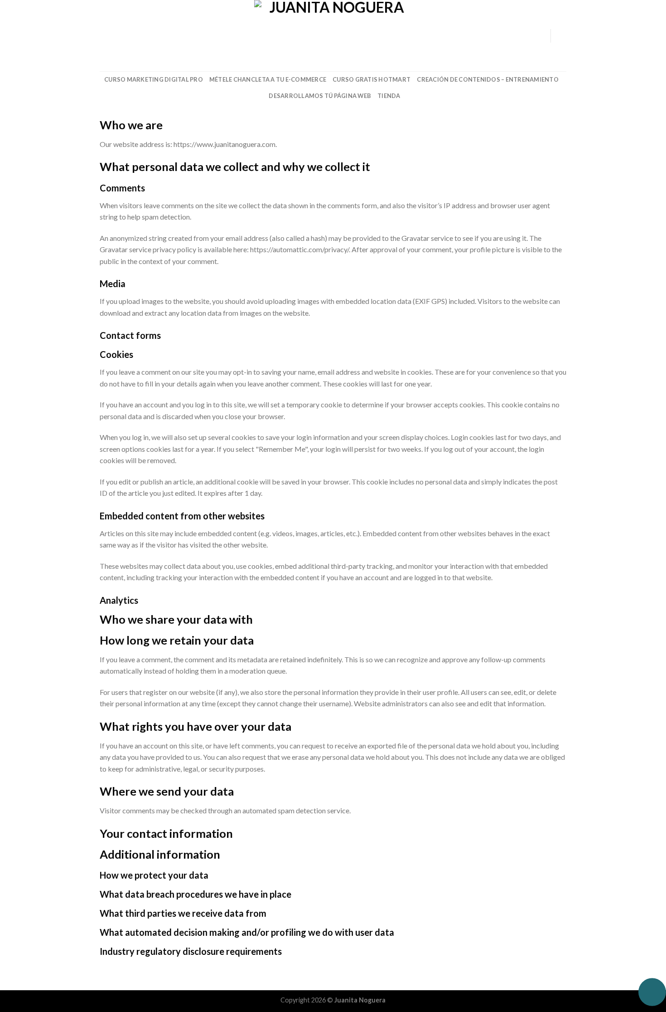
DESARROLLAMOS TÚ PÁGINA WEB (320, 95)
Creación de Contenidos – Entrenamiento (488, 79)
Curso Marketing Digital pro (153, 79)
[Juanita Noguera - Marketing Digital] (333, 35)
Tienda (389, 95)
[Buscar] (103, 35)
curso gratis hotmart (371, 79)
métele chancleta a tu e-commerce (267, 79)
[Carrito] (561, 36)
